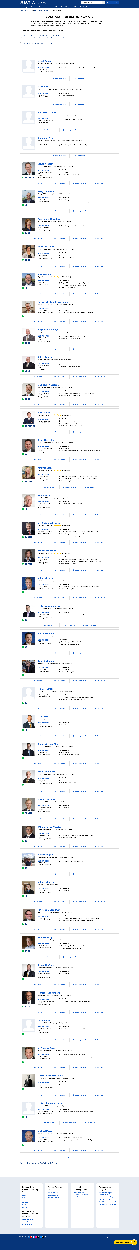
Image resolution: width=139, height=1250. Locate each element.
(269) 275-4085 (43, 1027)
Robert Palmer (45, 357)
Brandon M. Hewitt (47, 799)
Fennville (25, 1202)
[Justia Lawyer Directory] (27, 2)
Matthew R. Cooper (47, 112)
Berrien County (27, 1224)
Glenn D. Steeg (45, 937)
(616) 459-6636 (43, 530)
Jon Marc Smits (45, 688)
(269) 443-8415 (43, 971)
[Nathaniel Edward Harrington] (28, 307)
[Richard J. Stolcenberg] (28, 997)
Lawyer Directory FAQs (106, 1197)
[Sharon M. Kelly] (28, 143)
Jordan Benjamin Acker (49, 606)
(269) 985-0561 (43, 667)
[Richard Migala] (28, 859)
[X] (43, 1237)
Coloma (24, 1200)
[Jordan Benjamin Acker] (28, 611)
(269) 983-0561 (43, 198)
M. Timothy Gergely (47, 1048)
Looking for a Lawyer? (123, 1242)
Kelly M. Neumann (47, 550)
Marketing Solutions (86, 7)
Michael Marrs (45, 1131)
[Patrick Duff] (28, 417)
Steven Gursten (45, 163)
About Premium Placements (107, 1202)
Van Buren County (28, 1219)
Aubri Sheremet (46, 246)
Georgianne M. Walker (49, 219)
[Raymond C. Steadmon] (28, 914)
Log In (109, 2)
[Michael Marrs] (28, 1136)
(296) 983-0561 (43, 640)
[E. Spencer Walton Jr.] (28, 334)
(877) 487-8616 (43, 723)
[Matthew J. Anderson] (28, 389)
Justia (21, 10)
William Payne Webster (49, 827)
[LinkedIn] (29, 1237)
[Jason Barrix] (28, 721)
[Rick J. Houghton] (28, 445)
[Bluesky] (41, 1237)
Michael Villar (45, 274)
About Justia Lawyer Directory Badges (105, 1193)
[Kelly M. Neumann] (28, 555)
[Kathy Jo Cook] (28, 472)
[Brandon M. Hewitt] (28, 804)
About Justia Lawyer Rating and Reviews (107, 1205)
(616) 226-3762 (43, 1082)
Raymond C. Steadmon (49, 909)
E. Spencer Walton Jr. (48, 329)
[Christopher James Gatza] (28, 1108)
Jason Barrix (44, 716)
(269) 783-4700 (43, 225)
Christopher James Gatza (50, 1103)
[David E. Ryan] (28, 1025)
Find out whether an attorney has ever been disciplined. (80, 1194)
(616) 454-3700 (43, 778)
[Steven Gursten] (28, 168)
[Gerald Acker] (28, 500)
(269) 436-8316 (43, 119)
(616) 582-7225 (43, 612)
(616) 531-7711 (43, 419)
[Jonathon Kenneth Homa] (28, 1080)
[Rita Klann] (28, 91)
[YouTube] (31, 1237)
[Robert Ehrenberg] (28, 583)
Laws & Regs (65, 7)
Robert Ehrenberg (47, 578)
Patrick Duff (44, 412)
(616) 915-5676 (43, 67)
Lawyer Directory (28, 10)
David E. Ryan (44, 1020)
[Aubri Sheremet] (28, 251)
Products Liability (53, 1197)
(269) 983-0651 (43, 916)
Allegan (24, 1197)
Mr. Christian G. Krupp (49, 523)
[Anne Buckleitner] (28, 666)
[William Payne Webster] (28, 832)
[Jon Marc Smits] (28, 693)
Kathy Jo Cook (45, 467)
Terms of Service (94, 1237)
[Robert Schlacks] (28, 887)
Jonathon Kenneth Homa (50, 1075)
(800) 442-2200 (43, 1054)
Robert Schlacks (46, 882)
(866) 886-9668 (43, 806)
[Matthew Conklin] (28, 638)
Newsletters (74, 7)
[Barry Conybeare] (28, 196)
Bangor (24, 1195)
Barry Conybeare (46, 191)
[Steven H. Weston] (28, 970)
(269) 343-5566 (43, 833)
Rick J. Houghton (46, 440)
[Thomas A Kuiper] (28, 776)
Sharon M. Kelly (45, 138)
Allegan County (27, 1222)
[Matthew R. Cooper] (28, 117)
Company (82, 1237)
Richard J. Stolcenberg (49, 992)
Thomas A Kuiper (46, 771)
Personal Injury (38, 10)
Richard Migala (45, 854)
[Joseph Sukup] (28, 66)
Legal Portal (74, 1237)
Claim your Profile (104, 1199)
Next (69, 1157)
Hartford (25, 1205)
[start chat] (134, 1242)
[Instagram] (36, 1237)
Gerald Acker (44, 495)
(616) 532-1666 (43, 999)
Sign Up (116, 2)
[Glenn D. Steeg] (28, 942)
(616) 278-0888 (43, 253)
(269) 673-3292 (43, 281)
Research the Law (44, 7)
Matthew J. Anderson (48, 384)
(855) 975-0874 (43, 170)
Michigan (45, 10)
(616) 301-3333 (43, 750)
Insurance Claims (53, 1193)
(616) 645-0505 (43, 502)
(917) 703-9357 (43, 93)
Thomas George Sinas (48, 744)
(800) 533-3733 (43, 1110)
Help (87, 1237)
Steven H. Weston (46, 965)
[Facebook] (34, 1237)
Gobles (24, 1207)
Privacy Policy (104, 1237)
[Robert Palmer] (28, 362)
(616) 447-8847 (43, 446)
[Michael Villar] (28, 279)
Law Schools (56, 7)
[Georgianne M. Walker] (28, 224)
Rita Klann (43, 86)
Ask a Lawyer (34, 7)
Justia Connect (66, 1237)
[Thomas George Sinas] (28, 749)
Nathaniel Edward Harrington (53, 302)
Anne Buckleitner (46, 661)
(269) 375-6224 (43, 944)
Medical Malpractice (54, 1195)
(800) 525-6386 (43, 474)
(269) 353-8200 (43, 861)
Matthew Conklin (46, 633)
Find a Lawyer (24, 7)
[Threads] (38, 1237)
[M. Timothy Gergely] (28, 1053)
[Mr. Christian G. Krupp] (28, 528)
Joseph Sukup (44, 61)
